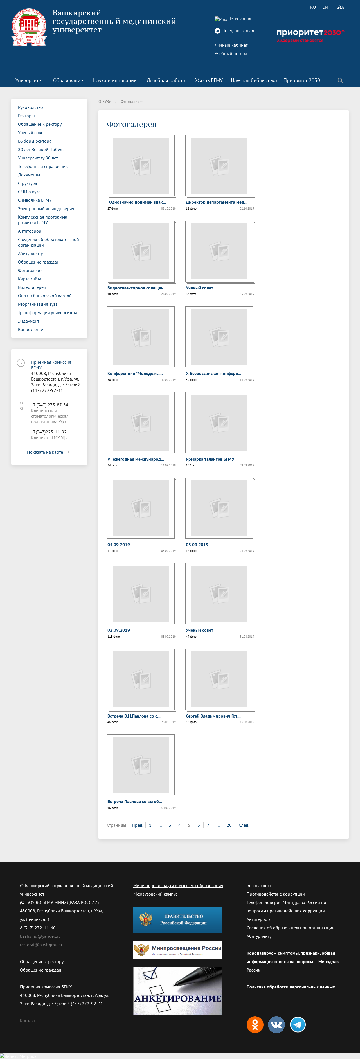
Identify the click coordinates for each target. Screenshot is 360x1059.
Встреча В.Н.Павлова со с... (134, 716)
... (160, 825)
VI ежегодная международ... (135, 459)
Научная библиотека (254, 80)
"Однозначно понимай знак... (136, 202)
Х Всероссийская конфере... (213, 373)
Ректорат (26, 115)
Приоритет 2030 (302, 80)
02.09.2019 (118, 630)
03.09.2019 (197, 544)
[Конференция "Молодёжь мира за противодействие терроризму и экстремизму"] (141, 337)
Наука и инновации (115, 80)
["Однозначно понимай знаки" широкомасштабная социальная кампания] (141, 166)
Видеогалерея (32, 287)
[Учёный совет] (219, 594)
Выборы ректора (34, 141)
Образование (68, 80)
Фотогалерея (31, 270)
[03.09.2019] (219, 508)
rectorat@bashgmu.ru (41, 944)
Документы (29, 174)
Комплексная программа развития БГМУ (42, 219)
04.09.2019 (118, 544)
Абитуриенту (30, 253)
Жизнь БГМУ (209, 80)
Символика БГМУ (35, 200)
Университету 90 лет (38, 158)
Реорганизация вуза (38, 304)
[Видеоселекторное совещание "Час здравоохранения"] (141, 251)
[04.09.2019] (141, 508)
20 (229, 825)
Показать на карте (45, 452)
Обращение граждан (38, 262)
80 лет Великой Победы (42, 149)
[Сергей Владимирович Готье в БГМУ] (219, 679)
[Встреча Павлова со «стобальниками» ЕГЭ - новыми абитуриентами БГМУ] (141, 765)
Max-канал (240, 18)
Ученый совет (31, 132)
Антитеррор (29, 231)
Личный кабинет (231, 45)
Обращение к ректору (40, 124)
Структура (27, 183)
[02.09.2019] (141, 594)
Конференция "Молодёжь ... (135, 373)
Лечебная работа (166, 80)
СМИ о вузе (29, 191)
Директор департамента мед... (217, 202)
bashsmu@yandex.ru (40, 936)
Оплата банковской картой (45, 295)
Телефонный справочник (43, 166)
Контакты (29, 1020)
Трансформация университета (47, 312)
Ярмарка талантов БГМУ (210, 459)
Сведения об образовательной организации (48, 242)
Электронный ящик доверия (46, 208)
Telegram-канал (238, 30)
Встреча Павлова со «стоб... (134, 801)
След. (244, 825)
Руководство (30, 107)
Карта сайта (29, 279)
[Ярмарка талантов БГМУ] (219, 423)
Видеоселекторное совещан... (137, 288)
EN (325, 7)
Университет (29, 80)
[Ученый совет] (219, 251)
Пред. (137, 825)
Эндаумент (28, 321)
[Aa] (341, 7)
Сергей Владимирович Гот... (213, 716)
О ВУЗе (104, 101)
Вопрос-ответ (31, 329)
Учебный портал (231, 53)
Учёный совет (199, 630)
